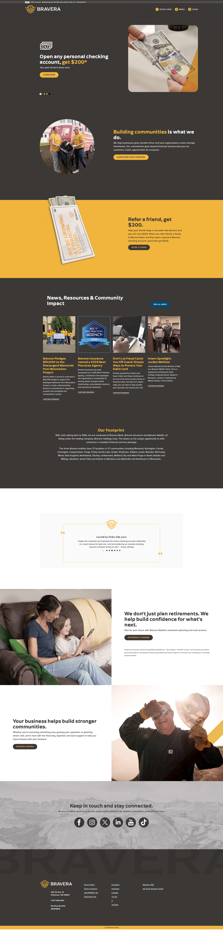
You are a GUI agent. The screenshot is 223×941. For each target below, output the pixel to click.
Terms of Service (90, 891)
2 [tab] (47, 94)
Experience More (52, 79)
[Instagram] (92, 825)
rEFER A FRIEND (139, 247)
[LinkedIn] (118, 825)
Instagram (125, 891)
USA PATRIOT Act (91, 895)
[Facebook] (79, 825)
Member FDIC (148, 887)
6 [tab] (119, 553)
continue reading (51, 399)
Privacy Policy (98, 887)
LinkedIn (125, 895)
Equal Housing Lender (155, 891)
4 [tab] (114, 553)
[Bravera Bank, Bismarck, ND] (43, 9)
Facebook (125, 887)
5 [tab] (117, 553)
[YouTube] (130, 825)
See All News (160, 304)
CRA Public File (98, 899)
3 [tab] (49, 94)
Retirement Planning (138, 640)
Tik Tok (125, 899)
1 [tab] (44, 94)
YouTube (125, 907)
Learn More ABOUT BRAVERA (131, 157)
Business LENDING (25, 749)
